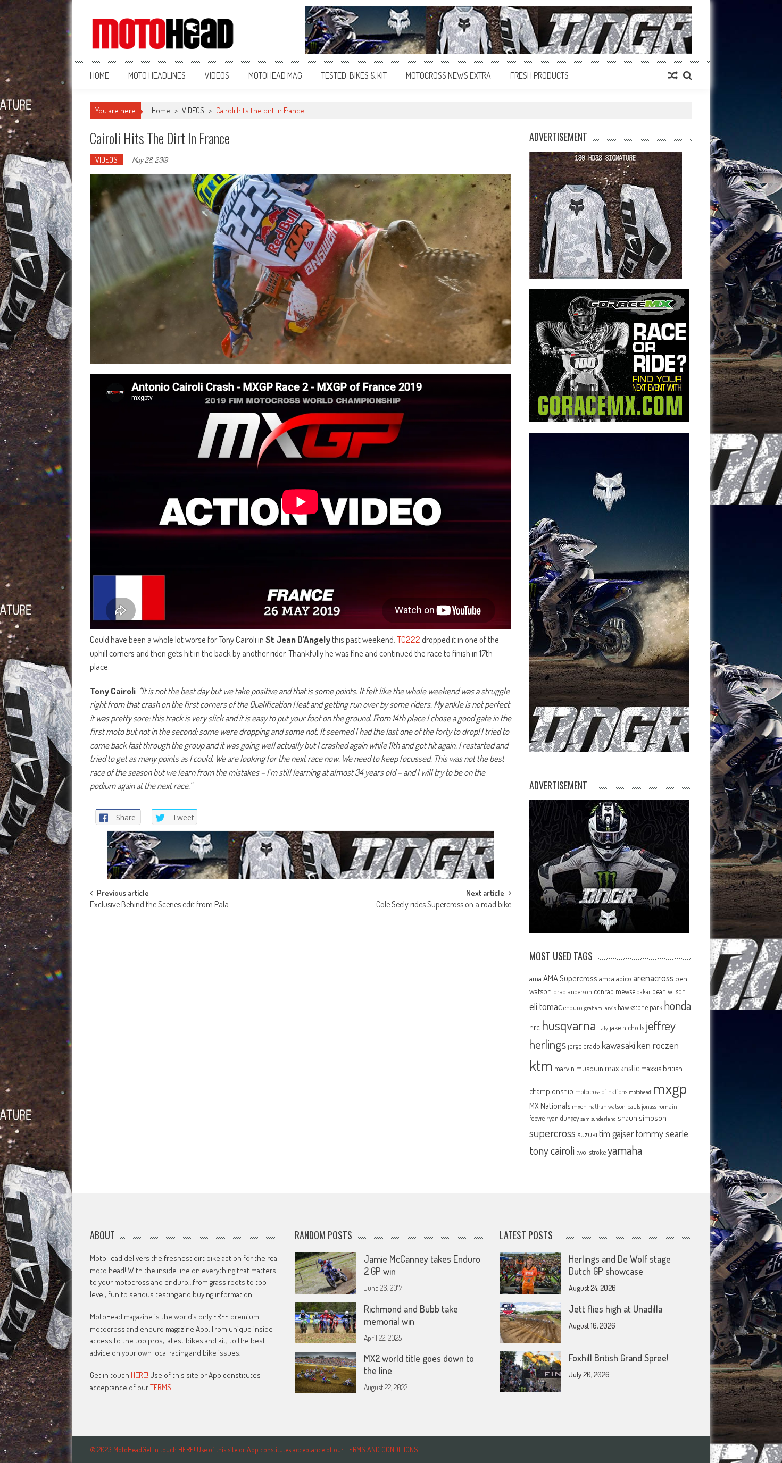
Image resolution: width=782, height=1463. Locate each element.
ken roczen (658, 1045)
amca (606, 978)
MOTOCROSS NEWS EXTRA (448, 75)
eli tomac (545, 1006)
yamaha (625, 1149)
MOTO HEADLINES (157, 75)
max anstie (622, 1068)
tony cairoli (552, 1150)
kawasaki (618, 1045)
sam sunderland (598, 1118)
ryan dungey (562, 1118)
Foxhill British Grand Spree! (618, 1358)
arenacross (653, 977)
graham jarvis (600, 1008)
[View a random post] (673, 75)
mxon (579, 1106)
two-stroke (591, 1151)
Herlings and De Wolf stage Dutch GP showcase (620, 1265)
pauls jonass (641, 1106)
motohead (640, 1092)
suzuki (587, 1134)
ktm (541, 1065)
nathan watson (607, 1107)
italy (602, 1028)
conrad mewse (614, 991)
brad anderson (572, 991)
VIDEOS (217, 75)
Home (99, 75)
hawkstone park (640, 1007)
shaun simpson (642, 1118)
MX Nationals (549, 1105)
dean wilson (669, 991)
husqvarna (569, 1024)
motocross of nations (601, 1091)
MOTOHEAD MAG (275, 75)
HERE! (139, 1375)
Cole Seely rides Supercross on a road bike (443, 905)
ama (535, 978)
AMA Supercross (570, 977)
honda (677, 1005)
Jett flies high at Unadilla (615, 1309)
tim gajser (616, 1133)
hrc (534, 1027)
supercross (552, 1132)
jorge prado (584, 1045)
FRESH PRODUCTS (539, 75)
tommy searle (662, 1133)
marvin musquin (578, 1068)
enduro (573, 1007)
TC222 (408, 639)
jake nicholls (627, 1027)
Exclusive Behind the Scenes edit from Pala (159, 905)
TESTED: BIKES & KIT (354, 75)
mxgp (670, 1088)
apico (623, 978)
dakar (644, 992)
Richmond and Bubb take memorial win (411, 1315)
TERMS (160, 1387)
